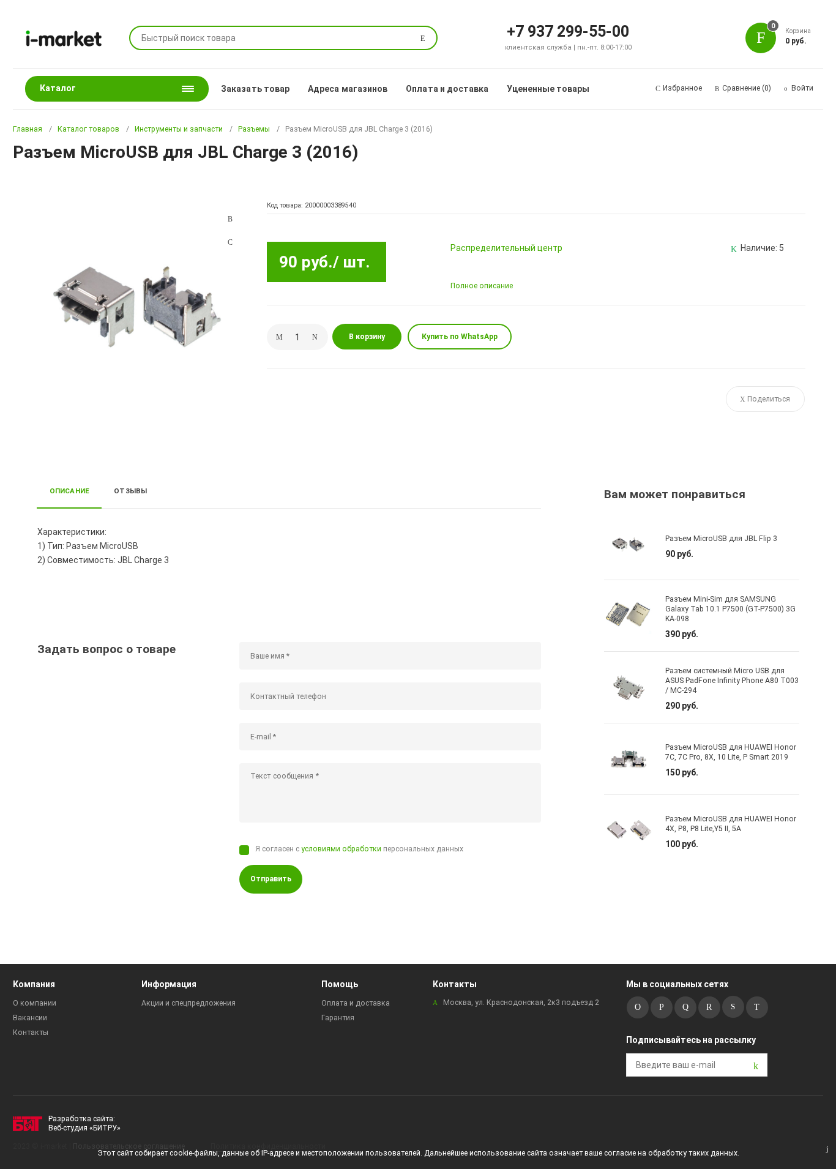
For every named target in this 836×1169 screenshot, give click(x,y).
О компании (34, 1003)
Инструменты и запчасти (179, 129)
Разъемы (254, 129)
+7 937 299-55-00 (568, 31)
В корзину (367, 336)
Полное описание (481, 286)
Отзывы (130, 491)
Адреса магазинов (347, 89)
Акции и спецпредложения (188, 1003)
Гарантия (337, 1018)
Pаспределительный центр (506, 248)
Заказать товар (255, 89)
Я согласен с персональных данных (359, 849)
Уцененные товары (548, 89)
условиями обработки (341, 849)
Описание (70, 491)
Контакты (30, 1032)
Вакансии (30, 1018)
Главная (27, 129)
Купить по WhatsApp (460, 336)
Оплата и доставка (447, 89)
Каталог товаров (88, 129)
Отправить (270, 879)
